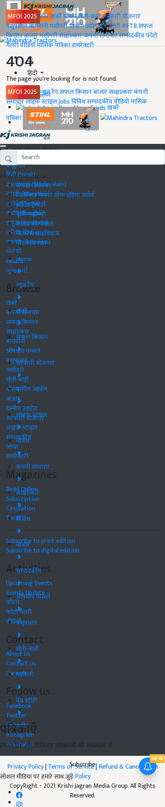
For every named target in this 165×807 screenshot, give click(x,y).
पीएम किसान (31, 243)
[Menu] (14, 6)
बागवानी (38, 26)
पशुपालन (16, 26)
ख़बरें (56, 16)
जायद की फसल (34, 224)
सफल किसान (76, 92)
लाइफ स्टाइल (41, 101)
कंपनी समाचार (100, 35)
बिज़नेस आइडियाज (37, 233)
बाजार (31, 35)
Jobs (64, 101)
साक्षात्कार (70, 35)
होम (44, 16)
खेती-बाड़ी (89, 16)
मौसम (69, 16)
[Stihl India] (62, 118)
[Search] (30, 58)
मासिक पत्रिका (54, 45)
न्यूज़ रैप (49, 92)
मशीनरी (59, 26)
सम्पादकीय (131, 35)
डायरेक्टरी (83, 45)
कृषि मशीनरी (31, 214)
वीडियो (27, 45)
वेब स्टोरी (109, 26)
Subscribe (82, 764)
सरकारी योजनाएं (121, 16)
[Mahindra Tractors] (129, 118)
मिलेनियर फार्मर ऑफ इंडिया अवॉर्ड (55, 195)
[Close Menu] (3, 146)
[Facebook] (19, 792)
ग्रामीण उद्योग (83, 26)
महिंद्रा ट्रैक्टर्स (30, 204)
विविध (78, 101)
